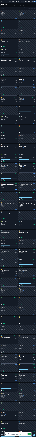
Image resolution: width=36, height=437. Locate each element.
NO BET (1, 7)
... (13, 7)
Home (10, 1)
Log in (34, 1)
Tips (12, 1)
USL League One (3, 147)
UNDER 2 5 (11, 7)
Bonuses (16, 1)
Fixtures (19, 1)
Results (29, 1)
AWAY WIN (7, 7)
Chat (14, 1)
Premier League (3, 13)
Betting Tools (25, 1)
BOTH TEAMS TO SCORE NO (21, 7)
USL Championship (3, 185)
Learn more (19, 434)
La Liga (1, 118)
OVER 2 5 (4, 7)
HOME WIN (16, 7)
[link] (9, 14)
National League (3, 395)
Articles (32, 1)
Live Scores (22, 1)
